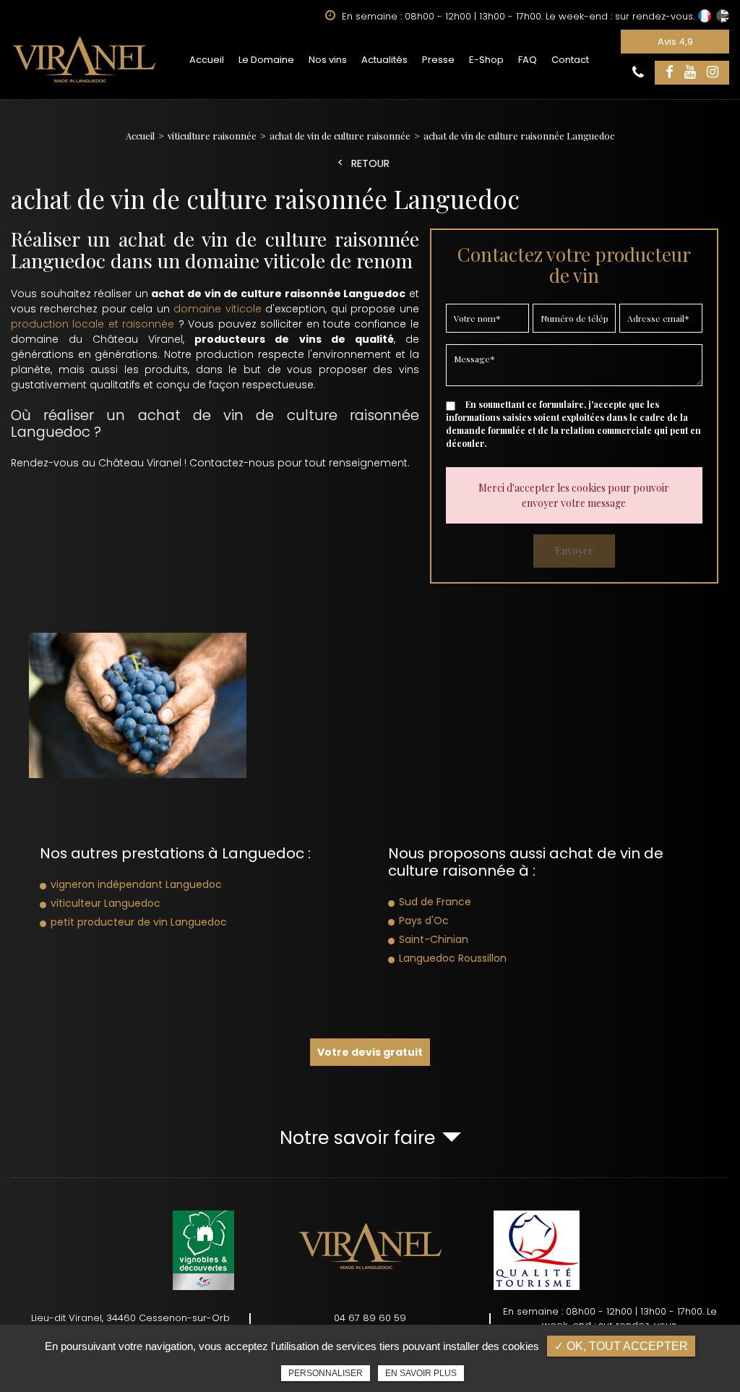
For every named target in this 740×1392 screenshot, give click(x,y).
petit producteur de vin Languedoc (139, 922)
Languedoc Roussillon (453, 958)
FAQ (527, 60)
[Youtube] (690, 72)
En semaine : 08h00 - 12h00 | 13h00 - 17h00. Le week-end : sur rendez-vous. (610, 1319)
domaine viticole (217, 309)
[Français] (704, 15)
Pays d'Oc (424, 920)
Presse (438, 60)
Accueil (206, 60)
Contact (570, 60)
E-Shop (486, 60)
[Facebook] (670, 72)
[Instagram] (712, 72)
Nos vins (328, 60)
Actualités (384, 60)
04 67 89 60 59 (370, 1318)
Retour (370, 164)
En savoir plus (421, 1373)
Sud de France (435, 901)
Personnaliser (325, 1373)
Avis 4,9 (675, 41)
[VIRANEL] (84, 59)
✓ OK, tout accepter (621, 1346)
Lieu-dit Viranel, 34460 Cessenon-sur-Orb (130, 1318)
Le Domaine (266, 60)
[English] (722, 15)
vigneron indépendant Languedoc (136, 884)
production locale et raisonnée (92, 324)
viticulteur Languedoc (105, 903)
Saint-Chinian (433, 939)
